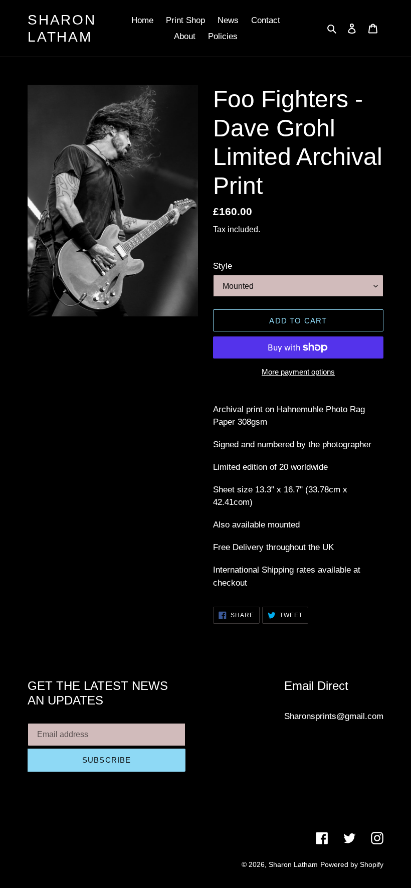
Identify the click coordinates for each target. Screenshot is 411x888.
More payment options (298, 372)
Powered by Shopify (351, 864)
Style (222, 266)
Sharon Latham (62, 28)
